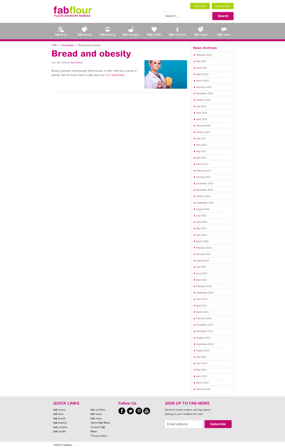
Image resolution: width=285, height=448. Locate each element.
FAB (54, 45)
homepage (67, 45)
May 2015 (201, 280)
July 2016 (201, 215)
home (59, 409)
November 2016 (204, 190)
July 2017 (201, 138)
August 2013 (202, 350)
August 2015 (202, 260)
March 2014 (202, 312)
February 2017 (204, 170)
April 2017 (201, 157)
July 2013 (201, 357)
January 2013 (203, 389)
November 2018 (204, 93)
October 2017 (203, 132)
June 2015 (201, 273)
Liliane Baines (76, 62)
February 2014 (204, 318)
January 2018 (203, 125)
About (100, 422)
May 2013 (201, 369)
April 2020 (201, 68)
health (59, 431)
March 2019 (202, 80)
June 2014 (201, 299)
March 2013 (202, 382)
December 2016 (204, 183)
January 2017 (203, 177)
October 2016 (203, 196)
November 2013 (204, 331)
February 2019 (204, 87)
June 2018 (201, 113)
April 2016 (201, 235)
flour (58, 413)
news (96, 418)
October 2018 (203, 100)
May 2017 (201, 151)
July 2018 (201, 106)
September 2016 (205, 203)
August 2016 (202, 209)
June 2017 (201, 145)
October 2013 (203, 337)
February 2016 (204, 247)
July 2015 (201, 267)
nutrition (98, 409)
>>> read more (115, 74)
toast (96, 413)
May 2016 (201, 228)
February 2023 (204, 55)
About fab (200, 6)
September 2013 (205, 344)
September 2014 (205, 292)
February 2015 (204, 286)
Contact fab (223, 6)
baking (59, 422)
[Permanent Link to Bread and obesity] (165, 74)
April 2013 (201, 376)
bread (59, 418)
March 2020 (202, 74)
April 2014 (201, 305)
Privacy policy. (99, 435)
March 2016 (202, 241)
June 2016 (201, 222)
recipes (60, 427)
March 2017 (202, 164)
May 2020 (201, 61)
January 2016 (203, 254)
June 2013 (201, 363)
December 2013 (204, 325)
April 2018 (201, 119)
